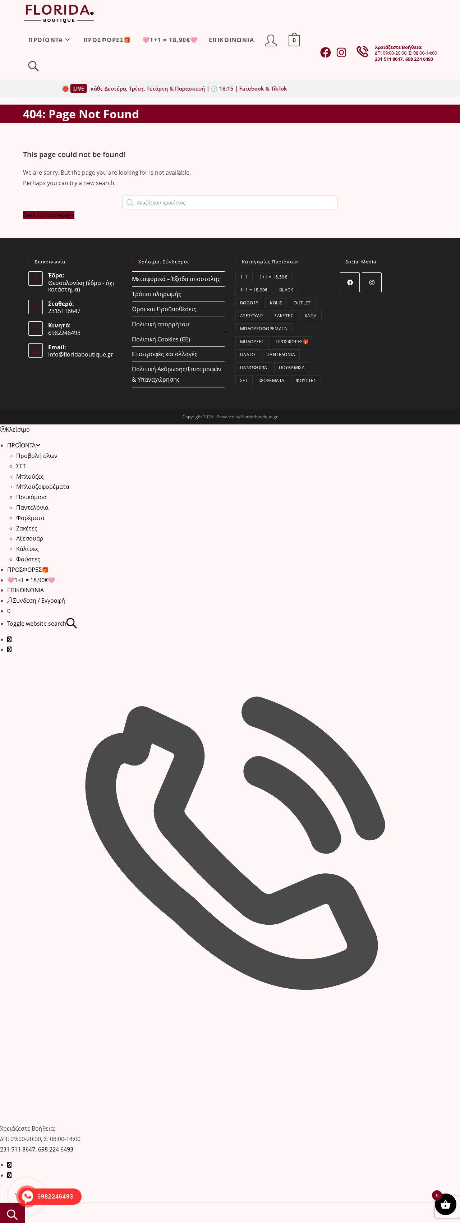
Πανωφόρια (253, 367)
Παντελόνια (280, 354)
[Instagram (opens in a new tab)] (341, 52)
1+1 (244, 277)
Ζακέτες (283, 316)
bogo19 (249, 303)
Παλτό (247, 354)
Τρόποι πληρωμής (156, 294)
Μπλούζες (252, 342)
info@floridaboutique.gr (80, 354)
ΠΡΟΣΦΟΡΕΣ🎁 (292, 342)
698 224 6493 (419, 59)
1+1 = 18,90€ (254, 290)
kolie (276, 303)
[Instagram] (372, 282)
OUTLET (302, 303)
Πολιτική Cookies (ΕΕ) (161, 339)
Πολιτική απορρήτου (160, 324)
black (286, 290)
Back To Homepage (48, 215)
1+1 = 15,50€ (273, 277)
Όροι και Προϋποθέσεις (164, 309)
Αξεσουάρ (251, 316)
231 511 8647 (389, 59)
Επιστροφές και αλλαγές (164, 354)
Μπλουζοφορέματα (263, 329)
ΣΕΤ (244, 380)
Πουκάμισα (292, 367)
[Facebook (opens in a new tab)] (325, 52)
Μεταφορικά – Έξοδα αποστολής (176, 279)
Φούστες (306, 380)
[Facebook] (350, 282)
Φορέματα (271, 380)
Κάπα (311, 316)
